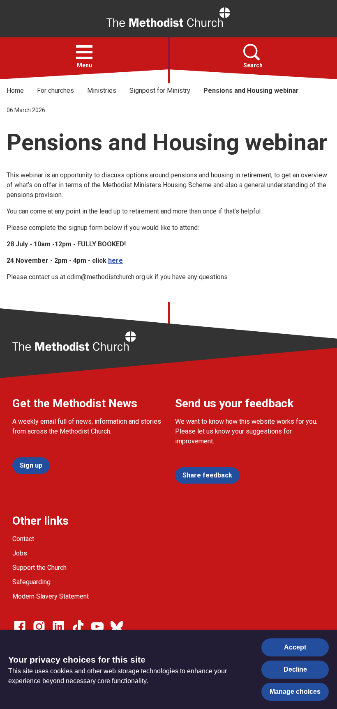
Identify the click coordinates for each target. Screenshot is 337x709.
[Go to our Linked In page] (58, 626)
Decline (295, 669)
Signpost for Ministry (159, 90)
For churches (55, 90)
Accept (295, 647)
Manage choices (295, 691)
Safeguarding (31, 582)
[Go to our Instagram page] (39, 626)
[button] (84, 52)
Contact (23, 539)
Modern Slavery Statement (50, 596)
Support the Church (39, 567)
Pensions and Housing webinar (251, 90)
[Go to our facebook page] (19, 626)
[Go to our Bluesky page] (116, 626)
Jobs (19, 553)
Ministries (101, 90)
